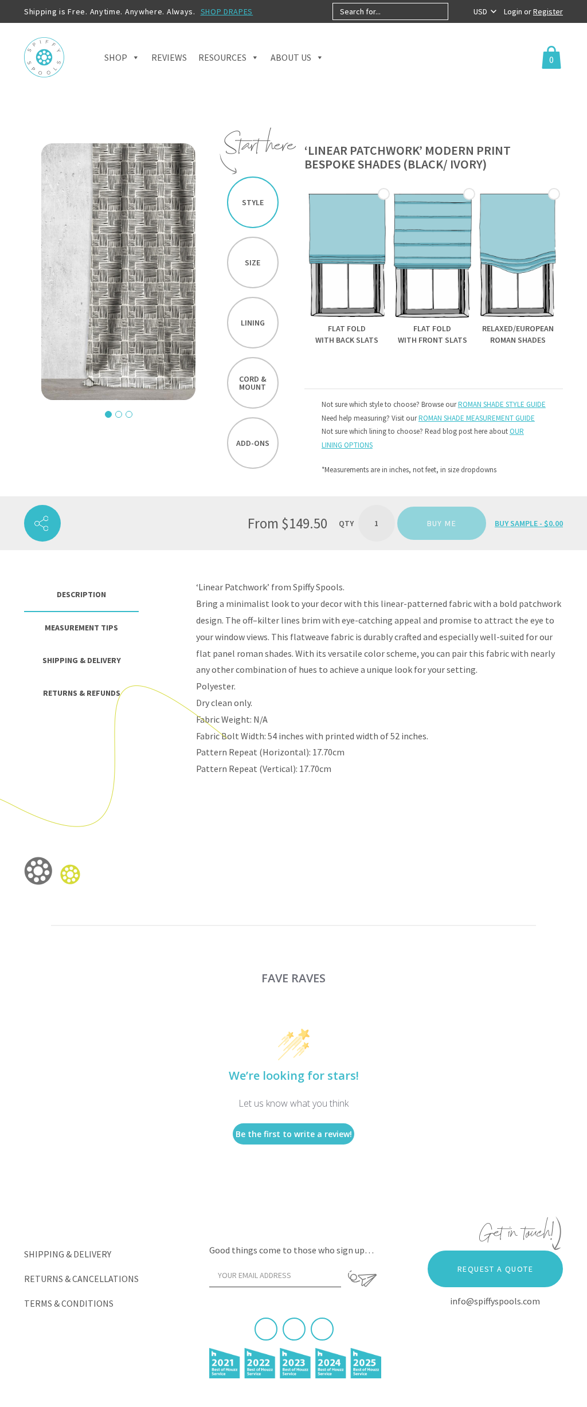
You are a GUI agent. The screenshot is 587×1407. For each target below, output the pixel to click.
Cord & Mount (253, 383)
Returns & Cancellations (81, 1278)
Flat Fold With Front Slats (432, 334)
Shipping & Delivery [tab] (81, 660)
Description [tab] (81, 594)
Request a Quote (495, 1269)
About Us (291, 57)
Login (514, 11)
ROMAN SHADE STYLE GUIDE (502, 404)
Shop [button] (115, 57)
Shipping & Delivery (67, 1254)
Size (252, 262)
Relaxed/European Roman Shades (518, 334)
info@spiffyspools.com (495, 1301)
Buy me (441, 523)
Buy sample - (529, 523)
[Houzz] (322, 1329)
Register (548, 11)
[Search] (457, 11)
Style (253, 202)
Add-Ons (252, 443)
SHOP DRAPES (227, 11)
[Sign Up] (362, 1278)
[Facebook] (266, 1329)
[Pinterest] (294, 1329)
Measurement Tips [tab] (81, 627)
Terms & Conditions (69, 1303)
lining (253, 323)
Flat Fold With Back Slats (346, 334)
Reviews (169, 57)
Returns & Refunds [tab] (81, 693)
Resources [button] (222, 57)
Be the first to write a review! (294, 1133)
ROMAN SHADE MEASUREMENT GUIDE (476, 418)
